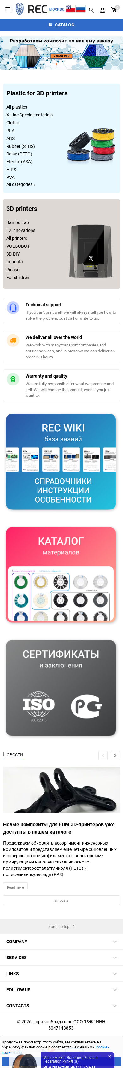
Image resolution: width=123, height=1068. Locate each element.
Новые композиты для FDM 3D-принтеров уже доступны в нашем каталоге (59, 828)
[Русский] (81, 9)
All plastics (16, 107)
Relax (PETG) (19, 154)
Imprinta (14, 262)
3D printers (21, 209)
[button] (15, 53)
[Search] (91, 9)
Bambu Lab (17, 222)
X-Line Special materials (29, 115)
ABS (10, 138)
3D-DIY (13, 254)
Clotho (12, 123)
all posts (61, 900)
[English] (71, 9)
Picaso (13, 270)
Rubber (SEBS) (20, 146)
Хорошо (61, 1061)
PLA (10, 130)
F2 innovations (20, 230)
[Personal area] (102, 9)
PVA (10, 177)
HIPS (11, 169)
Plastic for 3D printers (36, 93)
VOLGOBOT (18, 246)
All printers (16, 238)
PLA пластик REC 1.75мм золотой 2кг (69, 1044)
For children (17, 277)
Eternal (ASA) (19, 162)
